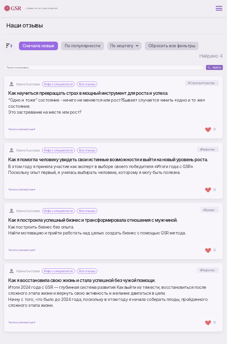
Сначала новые (38, 45)
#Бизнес (209, 210)
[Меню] (219, 8)
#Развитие (207, 149)
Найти (217, 67)
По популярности (82, 45)
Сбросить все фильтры (171, 45)
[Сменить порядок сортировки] (9, 46)
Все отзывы (87, 84)
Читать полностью (20, 129)
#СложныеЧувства (201, 83)
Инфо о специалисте (58, 84)
